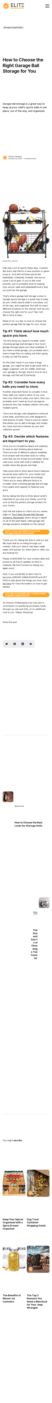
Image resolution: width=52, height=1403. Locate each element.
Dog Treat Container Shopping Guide (36, 1222)
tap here (7, 583)
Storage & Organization (13, 27)
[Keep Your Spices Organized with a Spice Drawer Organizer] (14, 1183)
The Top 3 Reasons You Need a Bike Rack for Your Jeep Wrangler (37, 1301)
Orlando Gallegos (15, 156)
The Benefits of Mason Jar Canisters (12, 1298)
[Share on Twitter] (7, 644)
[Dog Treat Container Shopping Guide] (38, 1183)
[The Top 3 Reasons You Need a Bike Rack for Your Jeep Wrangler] (38, 1259)
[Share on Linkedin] (23, 644)
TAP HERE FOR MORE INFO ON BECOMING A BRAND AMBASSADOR (25, 594)
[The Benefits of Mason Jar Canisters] (14, 1259)
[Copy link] (31, 644)
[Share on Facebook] (15, 644)
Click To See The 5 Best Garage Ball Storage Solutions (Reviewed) (22, 532)
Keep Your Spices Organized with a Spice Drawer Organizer (13, 1224)
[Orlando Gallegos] (5, 157)
